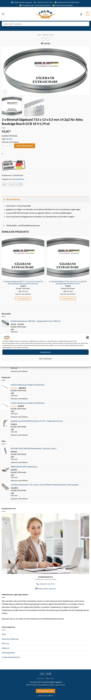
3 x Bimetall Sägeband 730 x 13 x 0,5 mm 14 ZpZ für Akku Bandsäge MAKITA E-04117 (68, 282)
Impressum (56, 363)
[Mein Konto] (81, 14)
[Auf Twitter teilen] (12, 184)
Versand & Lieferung (10, 639)
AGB (4, 634)
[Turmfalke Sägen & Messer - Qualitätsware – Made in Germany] (45, 14)
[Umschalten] (4, 199)
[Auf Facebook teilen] (8, 184)
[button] (87, 337)
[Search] (5, 28)
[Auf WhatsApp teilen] (4, 184)
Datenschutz (47, 363)
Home (39, 35)
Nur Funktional (45, 359)
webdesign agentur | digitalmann (45, 695)
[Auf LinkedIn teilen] (21, 184)
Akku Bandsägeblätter (16, 179)
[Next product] (43, 39)
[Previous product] (48, 39)
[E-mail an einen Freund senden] (17, 184)
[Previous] (6, 71)
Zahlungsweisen (8, 652)
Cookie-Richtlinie (37, 363)
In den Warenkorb (24, 146)
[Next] (84, 71)
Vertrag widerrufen (45, 691)
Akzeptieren (45, 352)
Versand (9, 139)
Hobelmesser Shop (48, 35)
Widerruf (5, 648)
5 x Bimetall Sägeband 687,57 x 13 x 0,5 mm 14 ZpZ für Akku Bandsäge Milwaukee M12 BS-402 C (23, 282)
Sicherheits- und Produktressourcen (23, 225)
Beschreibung (13, 199)
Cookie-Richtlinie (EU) (11, 657)
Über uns (5, 643)
